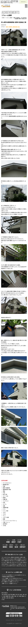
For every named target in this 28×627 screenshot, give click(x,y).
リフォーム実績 (9, 17)
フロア (4, 512)
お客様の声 (11, 546)
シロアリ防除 (6, 517)
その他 (4, 525)
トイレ (4, 509)
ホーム (8, 541)
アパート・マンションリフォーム (10, 520)
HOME (3, 17)
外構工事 (5, 499)
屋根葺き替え (6, 484)
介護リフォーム (6, 522)
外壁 (4, 486)
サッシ (4, 515)
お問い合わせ (23, 546)
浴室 (4, 505)
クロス (4, 514)
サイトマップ (19, 620)
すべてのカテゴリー (7, 482)
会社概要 (14, 541)
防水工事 (5, 494)
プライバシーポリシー (10, 620)
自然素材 (5, 523)
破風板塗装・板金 (16, 26)
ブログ (16, 546)
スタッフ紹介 (19, 541)
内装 (4, 502)
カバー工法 (5, 496)
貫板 (4, 491)
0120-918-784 (16, 616)
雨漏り (4, 497)
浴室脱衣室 (5, 507)
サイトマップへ (23, 1)
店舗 (4, 519)
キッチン (5, 504)
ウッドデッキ (5, 500)
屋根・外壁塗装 (17, 17)
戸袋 (4, 492)
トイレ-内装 (5, 510)
